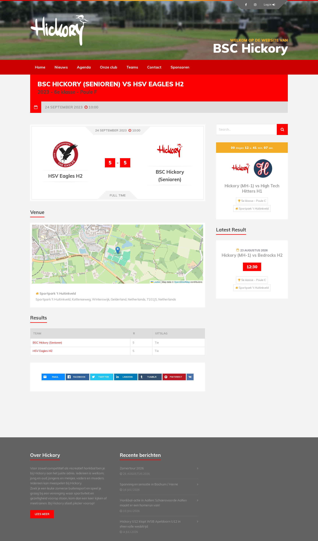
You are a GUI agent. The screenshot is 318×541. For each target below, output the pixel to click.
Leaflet (156, 281)
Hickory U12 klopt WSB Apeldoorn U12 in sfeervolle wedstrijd (150, 523)
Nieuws (61, 67)
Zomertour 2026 (132, 468)
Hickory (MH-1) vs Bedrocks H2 (252, 255)
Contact (154, 67)
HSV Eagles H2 (42, 351)
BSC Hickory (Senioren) (47, 342)
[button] (117, 250)
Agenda (84, 67)
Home (40, 67)
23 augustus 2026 (254, 250)
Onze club (108, 67)
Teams (132, 67)
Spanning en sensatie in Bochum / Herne (149, 484)
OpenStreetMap (182, 281)
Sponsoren (180, 67)
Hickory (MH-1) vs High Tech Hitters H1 (252, 188)
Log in (267, 4)
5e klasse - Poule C (253, 201)
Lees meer (42, 514)
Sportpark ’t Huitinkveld (58, 293)
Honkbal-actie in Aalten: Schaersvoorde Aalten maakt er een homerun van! (153, 502)
